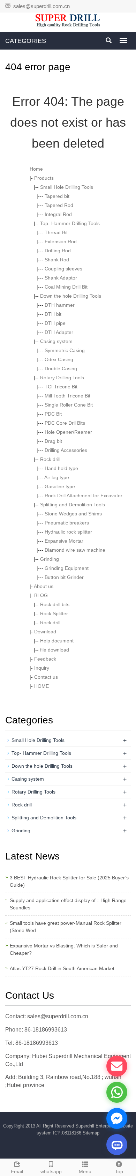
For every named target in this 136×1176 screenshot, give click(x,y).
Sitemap (91, 1133)
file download (54, 650)
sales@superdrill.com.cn (41, 6)
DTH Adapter (59, 332)
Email (17, 1171)
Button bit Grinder (64, 577)
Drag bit (53, 441)
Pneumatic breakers (67, 523)
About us (43, 586)
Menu (85, 1171)
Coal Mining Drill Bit (66, 287)
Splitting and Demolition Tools (72, 504)
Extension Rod (61, 241)
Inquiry (41, 668)
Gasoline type (60, 486)
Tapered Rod (59, 205)
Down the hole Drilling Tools (70, 296)
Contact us (46, 677)
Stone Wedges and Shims (73, 513)
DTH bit (53, 314)
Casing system (56, 341)
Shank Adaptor (61, 278)
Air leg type (56, 477)
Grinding (49, 559)
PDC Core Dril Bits (65, 423)
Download (45, 631)
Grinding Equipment (67, 568)
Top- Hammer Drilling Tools (70, 223)
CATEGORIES (25, 40)
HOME (41, 686)
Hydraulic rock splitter (68, 532)
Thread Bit (56, 232)
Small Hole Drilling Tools (66, 187)
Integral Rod (58, 214)
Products (44, 178)
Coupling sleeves (63, 268)
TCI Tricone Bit (61, 386)
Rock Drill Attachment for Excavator (83, 495)
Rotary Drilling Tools (62, 377)
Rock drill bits (54, 604)
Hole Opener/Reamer (68, 432)
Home (36, 169)
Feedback (45, 659)
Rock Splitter (54, 613)
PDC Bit (53, 414)
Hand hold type (61, 468)
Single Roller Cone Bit (69, 405)
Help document (57, 640)
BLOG (41, 595)
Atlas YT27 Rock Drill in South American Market (62, 968)
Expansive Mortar (64, 541)
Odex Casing (59, 359)
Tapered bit (57, 196)
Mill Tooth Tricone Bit (67, 396)
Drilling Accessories (66, 450)
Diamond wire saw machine (75, 550)
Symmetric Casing (65, 350)
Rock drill (50, 459)
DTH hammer (60, 305)
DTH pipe (55, 323)
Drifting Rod (58, 250)
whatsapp (51, 1171)
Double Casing (61, 368)
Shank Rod (57, 259)
